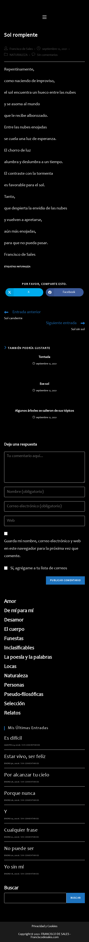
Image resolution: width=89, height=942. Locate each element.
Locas (10, 666)
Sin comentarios (47, 55)
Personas (14, 685)
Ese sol (44, 384)
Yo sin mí (14, 867)
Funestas (13, 638)
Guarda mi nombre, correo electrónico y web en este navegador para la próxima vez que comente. (42, 548)
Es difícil (13, 738)
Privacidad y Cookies (44, 926)
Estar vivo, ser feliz (25, 756)
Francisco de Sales (21, 49)
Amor (10, 601)
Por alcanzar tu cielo (26, 775)
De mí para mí (18, 611)
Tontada (44, 357)
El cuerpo (14, 629)
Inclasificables (19, 648)
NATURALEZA (19, 55)
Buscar (11, 888)
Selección (14, 704)
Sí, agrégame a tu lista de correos (38, 568)
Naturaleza (23, 267)
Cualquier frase (21, 830)
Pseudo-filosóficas (23, 694)
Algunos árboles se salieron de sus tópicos (44, 410)
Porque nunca (19, 793)
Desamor (14, 620)
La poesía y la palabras (28, 657)
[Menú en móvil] (44, 17)
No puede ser (19, 848)
